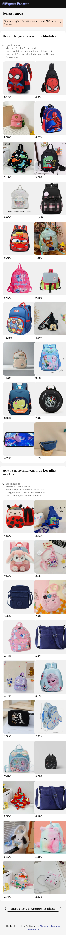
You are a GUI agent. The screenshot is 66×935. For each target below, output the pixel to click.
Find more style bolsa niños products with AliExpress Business (30, 23)
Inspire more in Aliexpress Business (33, 908)
